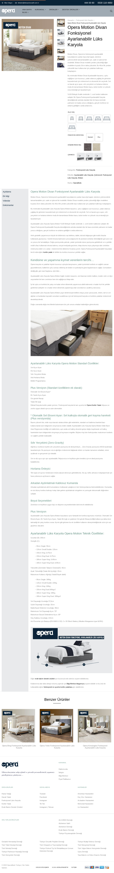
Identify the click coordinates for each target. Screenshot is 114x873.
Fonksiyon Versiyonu (76, 135)
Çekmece (71, 155)
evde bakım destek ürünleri (45, 679)
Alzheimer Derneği (65, 827)
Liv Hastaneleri (83, 807)
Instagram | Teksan (47, 807)
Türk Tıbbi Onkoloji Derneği (11, 845)
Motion (80, 178)
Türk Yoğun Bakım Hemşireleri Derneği (92, 848)
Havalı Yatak (6, 797)
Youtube (43, 794)
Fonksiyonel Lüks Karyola (84, 20)
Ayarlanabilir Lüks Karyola (83, 175)
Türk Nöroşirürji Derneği (86, 845)
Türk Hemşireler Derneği (11, 855)
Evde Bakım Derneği (66, 830)
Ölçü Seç (71, 112)
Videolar (6, 201)
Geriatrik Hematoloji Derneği (12, 842)
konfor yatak (47, 252)
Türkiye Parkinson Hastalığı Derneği (15, 852)
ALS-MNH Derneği (65, 820)
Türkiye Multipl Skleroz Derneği (89, 842)
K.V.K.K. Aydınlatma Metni (60, 867)
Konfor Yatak (6, 804)
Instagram (43, 800)
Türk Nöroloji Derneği (9, 848)
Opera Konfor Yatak (94, 405)
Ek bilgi (6, 196)
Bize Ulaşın (8, 3)
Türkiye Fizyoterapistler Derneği (70, 833)
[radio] (72, 119)
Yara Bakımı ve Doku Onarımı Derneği (92, 855)
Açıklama (7, 192)
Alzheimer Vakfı (64, 823)
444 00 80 (89, 3)
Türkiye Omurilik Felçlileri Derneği (52, 842)
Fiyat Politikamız (65, 779)
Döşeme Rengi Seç (74, 145)
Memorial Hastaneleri (85, 804)
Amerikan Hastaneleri (85, 794)
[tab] (15, 191)
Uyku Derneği (83, 852)
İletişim (61, 772)
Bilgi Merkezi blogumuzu (75, 684)
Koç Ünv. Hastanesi (85, 797)
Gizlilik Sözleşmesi (42, 867)
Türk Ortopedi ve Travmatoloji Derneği (53, 845)
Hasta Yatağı (6, 794)
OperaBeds (77, 183)
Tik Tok (42, 804)
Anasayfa (71, 20)
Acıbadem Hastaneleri (86, 800)
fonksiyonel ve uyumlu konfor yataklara (58, 687)
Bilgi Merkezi (63, 776)
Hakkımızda (63, 769)
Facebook (43, 797)
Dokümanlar (8, 205)
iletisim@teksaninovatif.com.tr (28, 3)
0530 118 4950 (105, 3)
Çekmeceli (98, 175)
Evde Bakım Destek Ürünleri (12, 807)
